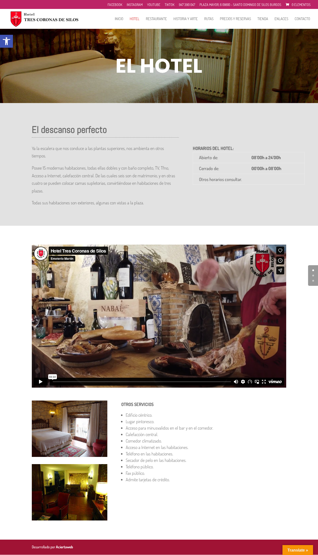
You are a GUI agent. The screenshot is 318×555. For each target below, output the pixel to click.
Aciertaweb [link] (64, 547)
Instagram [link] (135, 5)
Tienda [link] (262, 19)
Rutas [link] (208, 19)
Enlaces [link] (281, 19)
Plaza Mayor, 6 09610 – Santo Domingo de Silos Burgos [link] (240, 5)
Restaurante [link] (156, 19)
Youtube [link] (153, 5)
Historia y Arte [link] (185, 19)
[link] (6, 41)
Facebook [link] (115, 5)
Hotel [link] (134, 19)
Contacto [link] (302, 19)
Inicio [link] (119, 19)
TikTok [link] (169, 5)
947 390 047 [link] (187, 5)
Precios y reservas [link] (235, 19)
